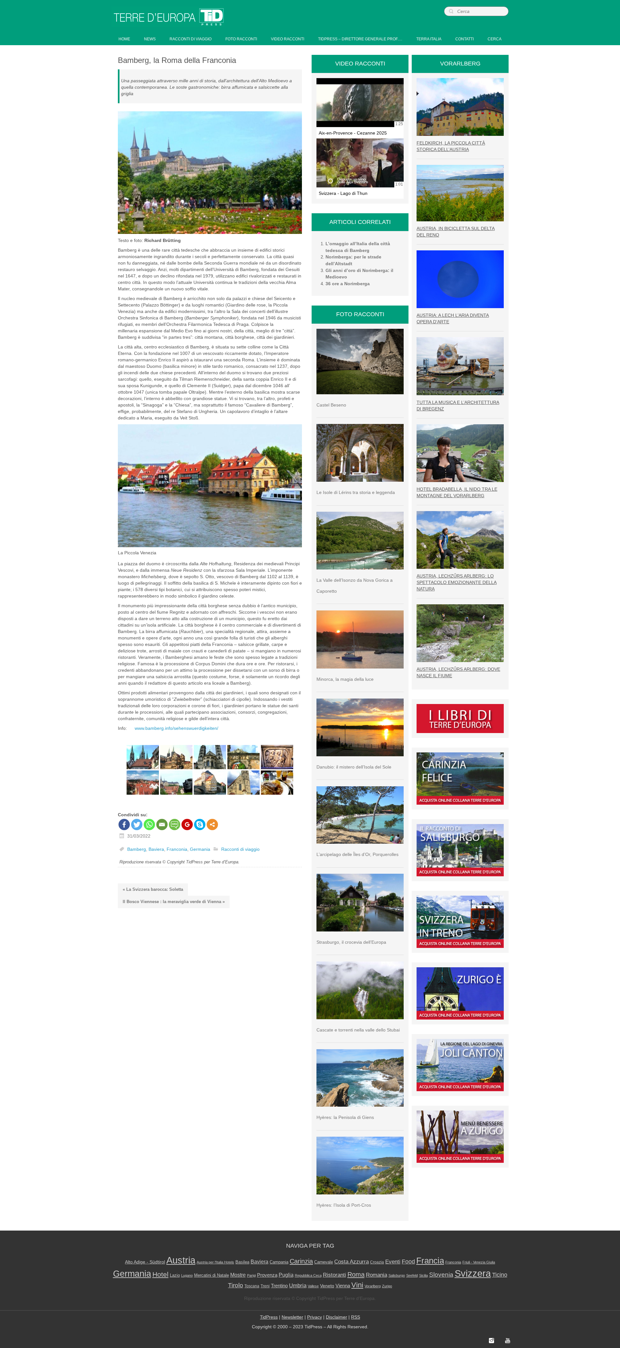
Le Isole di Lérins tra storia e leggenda (355, 492)
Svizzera (473, 1273)
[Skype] (199, 824)
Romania (376, 1275)
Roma (356, 1274)
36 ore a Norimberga (348, 283)
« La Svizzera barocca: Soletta (153, 889)
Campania (279, 1262)
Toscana (251, 1286)
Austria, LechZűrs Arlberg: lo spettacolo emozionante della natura (457, 582)
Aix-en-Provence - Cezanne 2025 (353, 133)
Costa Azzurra (351, 1261)
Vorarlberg (373, 1286)
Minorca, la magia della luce (345, 679)
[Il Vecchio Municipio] (210, 782)
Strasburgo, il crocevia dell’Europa (351, 942)
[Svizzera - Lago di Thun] (360, 162)
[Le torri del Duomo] (143, 757)
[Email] (162, 824)
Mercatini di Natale (211, 1275)
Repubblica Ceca (308, 1275)
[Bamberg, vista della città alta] (143, 782)
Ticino (499, 1275)
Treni (265, 1286)
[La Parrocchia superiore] (243, 782)
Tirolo (235, 1285)
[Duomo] (210, 757)
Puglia (286, 1275)
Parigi (251, 1275)
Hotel (160, 1274)
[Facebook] (124, 824)
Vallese (313, 1286)
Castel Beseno (331, 404)
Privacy (314, 1317)
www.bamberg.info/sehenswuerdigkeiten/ (176, 728)
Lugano (187, 1275)
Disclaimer (336, 1317)
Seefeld (412, 1275)
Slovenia (441, 1274)
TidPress (269, 1317)
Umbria (297, 1286)
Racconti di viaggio (240, 849)
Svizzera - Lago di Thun (343, 193)
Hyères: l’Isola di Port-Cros (343, 1205)
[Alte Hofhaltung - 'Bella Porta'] (243, 757)
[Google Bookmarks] (187, 824)
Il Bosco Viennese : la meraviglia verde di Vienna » (174, 901)
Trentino (279, 1285)
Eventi (392, 1262)
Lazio (175, 1275)
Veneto (327, 1285)
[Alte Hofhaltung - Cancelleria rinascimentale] (176, 757)
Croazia (377, 1262)
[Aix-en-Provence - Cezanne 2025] (360, 102)
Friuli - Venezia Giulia (478, 1262)
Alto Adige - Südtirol (145, 1261)
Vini (357, 1285)
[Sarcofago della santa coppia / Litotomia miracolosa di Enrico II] (277, 757)
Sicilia (423, 1275)
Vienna (343, 1285)
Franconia (177, 849)
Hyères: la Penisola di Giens (345, 1117)
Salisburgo (396, 1275)
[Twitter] (136, 824)
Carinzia (301, 1261)
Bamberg (136, 849)
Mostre (238, 1275)
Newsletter (292, 1317)
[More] (212, 824)
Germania (200, 849)
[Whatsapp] (149, 824)
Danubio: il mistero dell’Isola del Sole (353, 767)
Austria (180, 1260)
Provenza (267, 1275)
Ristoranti (334, 1275)
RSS (355, 1317)
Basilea (242, 1262)
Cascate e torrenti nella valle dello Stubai (358, 1029)
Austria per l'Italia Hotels (215, 1262)
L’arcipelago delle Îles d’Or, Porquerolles (357, 854)
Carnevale (323, 1262)
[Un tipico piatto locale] (277, 782)
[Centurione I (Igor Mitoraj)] (176, 782)
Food (408, 1261)
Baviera (156, 849)
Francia (430, 1260)
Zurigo (387, 1286)
